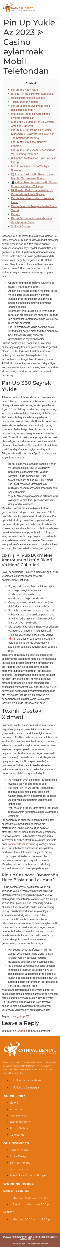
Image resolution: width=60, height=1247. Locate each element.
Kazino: (15, 214)
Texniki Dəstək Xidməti (24, 101)
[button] (55, 8)
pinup (14, 1016)
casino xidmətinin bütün (21, 844)
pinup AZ (23, 1016)
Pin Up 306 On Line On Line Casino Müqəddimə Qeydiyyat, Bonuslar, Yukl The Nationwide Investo (32, 134)
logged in (22, 1031)
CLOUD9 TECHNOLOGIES (36, 1243)
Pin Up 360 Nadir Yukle (24, 89)
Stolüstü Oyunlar (20, 226)
